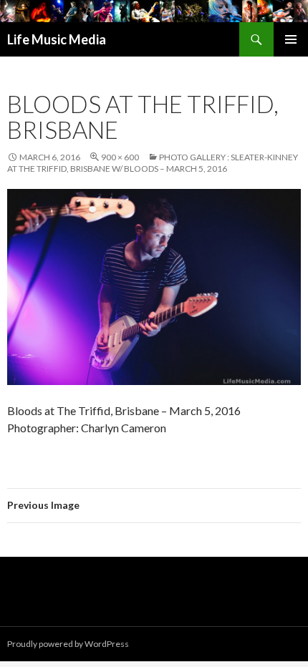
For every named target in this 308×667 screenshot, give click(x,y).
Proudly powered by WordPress (68, 643)
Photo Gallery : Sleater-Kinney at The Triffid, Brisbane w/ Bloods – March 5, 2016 (152, 163)
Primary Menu (291, 39)
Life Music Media (56, 39)
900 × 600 (120, 157)
